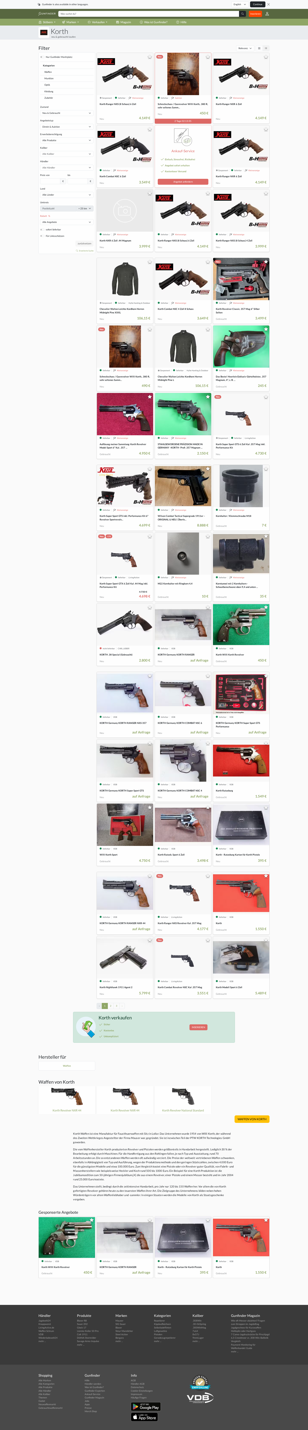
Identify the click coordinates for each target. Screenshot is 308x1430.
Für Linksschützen (55, 235)
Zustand (44, 106)
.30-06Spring (199, 1324)
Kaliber (43, 147)
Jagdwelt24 (44, 1320)
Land (42, 188)
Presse (88, 1407)
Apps (87, 1404)
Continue (257, 4)
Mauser (119, 1320)
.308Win (196, 1320)
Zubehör (48, 97)
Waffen (48, 71)
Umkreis (44, 202)
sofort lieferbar (53, 229)
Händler (44, 161)
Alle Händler (44, 1390)
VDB (40, 1334)
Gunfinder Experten (95, 1390)
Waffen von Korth (56, 1082)
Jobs (87, 1400)
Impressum (136, 1394)
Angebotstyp (46, 120)
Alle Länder (48, 194)
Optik (47, 84)
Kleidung (48, 91)
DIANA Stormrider (86, 1337)
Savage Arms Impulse (88, 1341)
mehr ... (42, 1341)
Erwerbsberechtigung (51, 134)
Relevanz (243, 48)
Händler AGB (137, 1383)
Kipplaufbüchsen (162, 1324)
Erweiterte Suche (86, 250)
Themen (42, 1397)
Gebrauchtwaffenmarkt (50, 1407)
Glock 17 (81, 1327)
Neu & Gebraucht (51, 113)
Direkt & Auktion (51, 126)
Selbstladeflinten (162, 1327)
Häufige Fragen (139, 1397)
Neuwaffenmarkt (47, 1404)
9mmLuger (198, 1337)
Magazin (125, 22)
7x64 (195, 1331)
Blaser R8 (82, 1320)
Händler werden (93, 1383)
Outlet (41, 1400)
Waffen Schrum (46, 1331)
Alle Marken (44, 1380)
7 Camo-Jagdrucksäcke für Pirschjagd (250, 1334)
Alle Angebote (49, 222)
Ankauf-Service (92, 1394)
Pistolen (158, 1334)
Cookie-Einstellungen (142, 1390)
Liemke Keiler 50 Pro (88, 1331)
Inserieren (255, 13)
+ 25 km (82, 208)
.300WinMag (199, 1327)
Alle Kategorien (46, 1383)
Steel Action (121, 1334)
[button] (266, 13)
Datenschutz (137, 1387)
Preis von (45, 175)
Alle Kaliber (44, 1394)
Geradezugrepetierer (165, 1337)
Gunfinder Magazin (94, 1397)
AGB (133, 1380)
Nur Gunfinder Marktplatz (59, 57)
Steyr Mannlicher (124, 1331)
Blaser (118, 1327)
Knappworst (44, 1324)
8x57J (195, 1334)
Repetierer (159, 1320)
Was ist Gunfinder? (155, 22)
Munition (48, 78)
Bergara (119, 1337)
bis (69, 175)
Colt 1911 (82, 1334)
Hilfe (183, 22)
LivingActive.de (46, 1327)
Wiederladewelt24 (48, 1337)
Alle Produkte (49, 140)
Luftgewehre (160, 1331)
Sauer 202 (82, 1324)
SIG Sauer (120, 1324)
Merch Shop (91, 1411)
